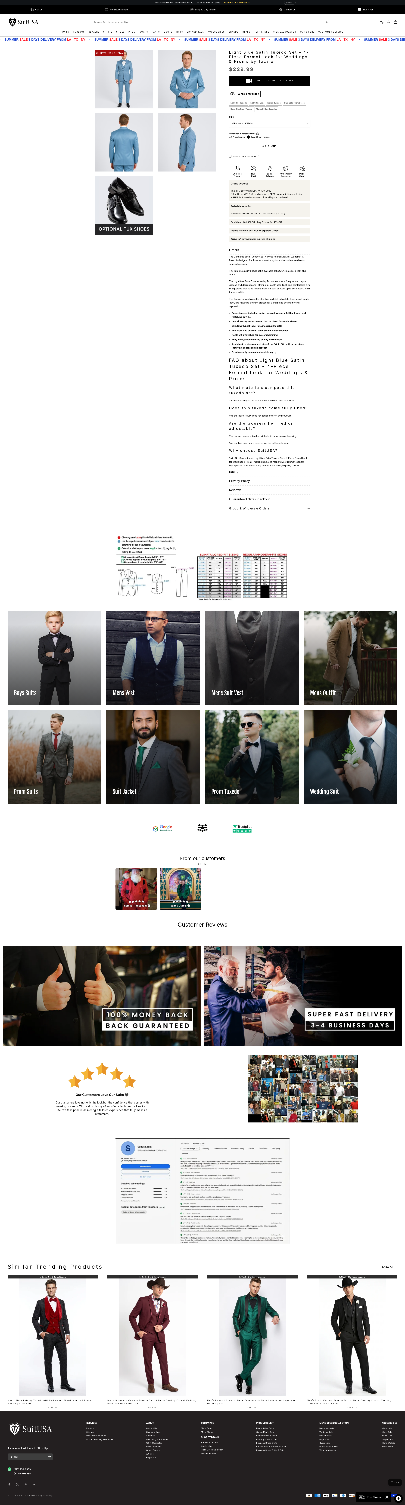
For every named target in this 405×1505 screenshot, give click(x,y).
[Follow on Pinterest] (25, 1484)
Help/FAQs (151, 1457)
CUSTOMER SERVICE (330, 32)
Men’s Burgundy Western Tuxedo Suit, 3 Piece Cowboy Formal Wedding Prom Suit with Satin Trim (151, 1402)
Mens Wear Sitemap (96, 1436)
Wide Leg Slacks (327, 1450)
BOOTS (168, 32)
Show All (387, 1266)
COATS (144, 32)
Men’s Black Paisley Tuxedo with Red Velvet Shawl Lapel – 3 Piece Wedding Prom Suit (49, 1402)
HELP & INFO (262, 32)
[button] (258, 156)
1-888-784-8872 (251, 213)
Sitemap (90, 1432)
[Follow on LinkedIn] (33, 1484)
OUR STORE (307, 32)
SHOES (120, 32)
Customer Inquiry (154, 1432)
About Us (150, 1436)
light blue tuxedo (239, 103)
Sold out (269, 145)
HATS (179, 32)
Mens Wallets (388, 1443)
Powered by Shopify (41, 1495)
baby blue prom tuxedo (241, 109)
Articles (150, 1454)
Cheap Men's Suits (265, 1432)
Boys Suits (324, 1439)
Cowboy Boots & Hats (266, 1439)
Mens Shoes (207, 1432)
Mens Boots (206, 1428)
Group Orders (153, 1450)
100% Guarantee (154, 1443)
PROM (132, 32)
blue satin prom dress (294, 103)
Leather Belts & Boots (266, 1436)
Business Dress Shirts (266, 1443)
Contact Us (151, 1428)
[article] (136, 889)
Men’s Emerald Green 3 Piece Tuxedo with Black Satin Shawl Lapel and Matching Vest (251, 1402)
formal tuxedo (274, 103)
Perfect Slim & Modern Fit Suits (271, 1446)
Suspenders (387, 1439)
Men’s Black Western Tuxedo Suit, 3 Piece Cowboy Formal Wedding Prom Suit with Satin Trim (349, 1402)
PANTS (156, 32)
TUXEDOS (79, 32)
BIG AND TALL (195, 32)
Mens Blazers (326, 1436)
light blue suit (256, 103)
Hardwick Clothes (209, 1442)
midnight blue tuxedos (266, 109)
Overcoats (324, 1443)
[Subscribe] (49, 1456)
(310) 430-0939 (22, 1469)
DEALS (246, 32)
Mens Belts (387, 1432)
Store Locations (154, 1446)
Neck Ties (387, 1436)
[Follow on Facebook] (9, 1484)
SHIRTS (107, 32)
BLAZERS (94, 32)
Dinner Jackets (326, 1428)
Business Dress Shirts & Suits (270, 1450)
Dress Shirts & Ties (328, 1446)
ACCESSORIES (216, 32)
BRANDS (234, 32)
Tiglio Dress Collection (212, 1450)
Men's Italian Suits (265, 1428)
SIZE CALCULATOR (284, 32)
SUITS (65, 32)
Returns (90, 1428)
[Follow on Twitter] (17, 1484)
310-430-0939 (263, 190)
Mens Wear (387, 1446)
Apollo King (206, 1446)
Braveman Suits (208, 1453)
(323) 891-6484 (22, 1473)
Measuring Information (157, 1439)
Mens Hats (387, 1428)
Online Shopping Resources (99, 1439)
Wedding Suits (326, 1432)
